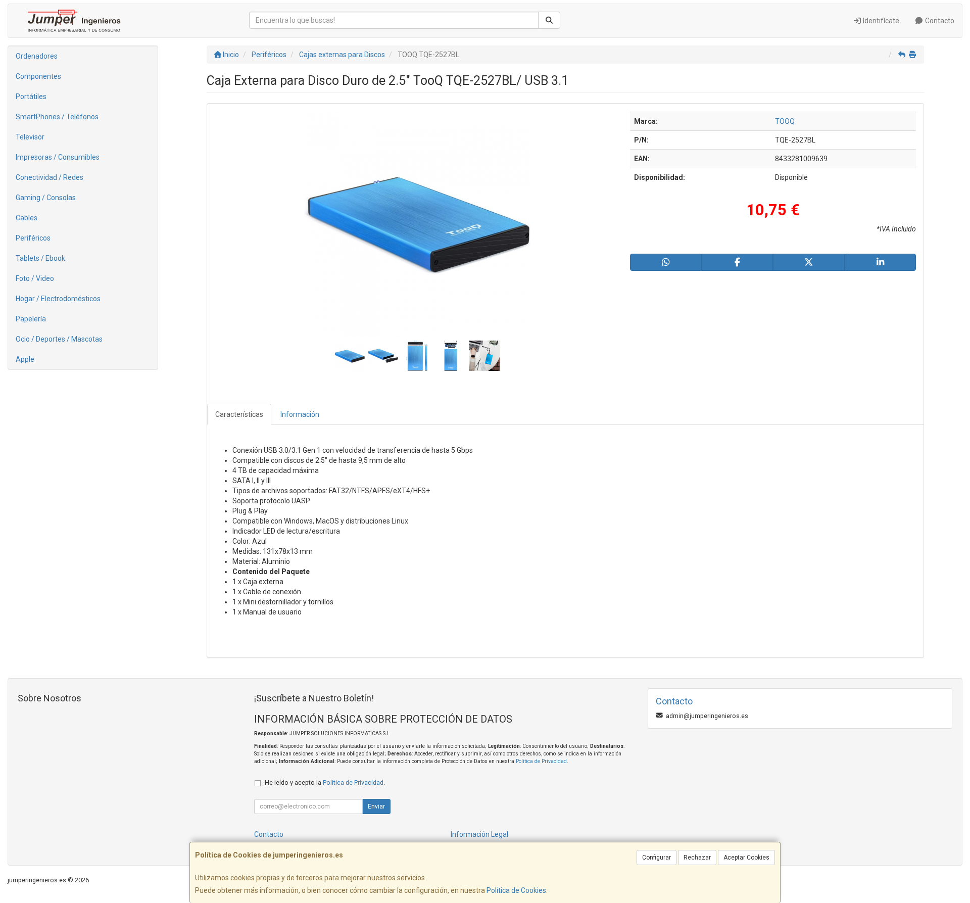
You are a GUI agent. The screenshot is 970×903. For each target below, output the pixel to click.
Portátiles (31, 96)
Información (299, 414)
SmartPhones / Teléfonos (57, 117)
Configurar (656, 857)
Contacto (939, 21)
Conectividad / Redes (49, 177)
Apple (25, 359)
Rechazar (697, 857)
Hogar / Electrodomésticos (58, 299)
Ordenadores (37, 56)
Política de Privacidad (541, 761)
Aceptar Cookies (746, 857)
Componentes (38, 76)
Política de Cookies (516, 890)
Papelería (31, 319)
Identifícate (880, 21)
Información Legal (479, 834)
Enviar (376, 806)
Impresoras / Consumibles (58, 157)
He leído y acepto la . (325, 782)
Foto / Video (35, 278)
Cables (26, 218)
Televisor (30, 137)
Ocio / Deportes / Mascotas (59, 339)
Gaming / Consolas (46, 198)
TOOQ (785, 121)
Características (239, 414)
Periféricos (33, 238)
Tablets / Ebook (40, 258)
